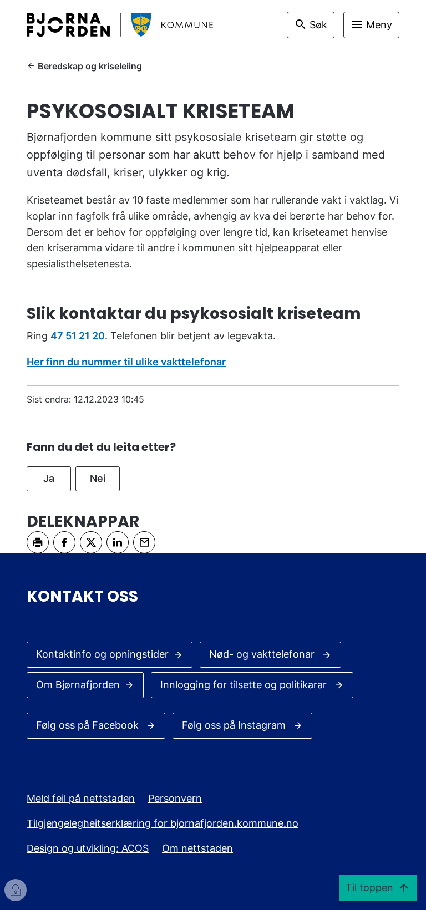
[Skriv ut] (38, 542)
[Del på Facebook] (64, 542)
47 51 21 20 (77, 336)
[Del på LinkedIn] (117, 542)
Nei (98, 478)
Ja (48, 478)
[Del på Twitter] (91, 542)
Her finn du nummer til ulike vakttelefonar (126, 362)
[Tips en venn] (144, 542)
